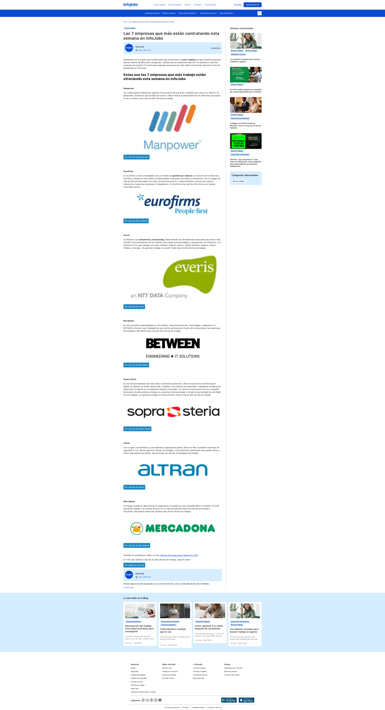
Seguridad (134, 671)
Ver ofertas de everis (134, 306)
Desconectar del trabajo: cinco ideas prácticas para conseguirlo (139, 629)
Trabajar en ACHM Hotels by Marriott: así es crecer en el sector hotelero (245, 125)
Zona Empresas (210, 5)
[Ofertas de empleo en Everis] (172, 301)
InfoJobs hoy (167, 668)
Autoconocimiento (133, 622)
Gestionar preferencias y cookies (143, 692)
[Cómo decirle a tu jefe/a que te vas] (175, 618)
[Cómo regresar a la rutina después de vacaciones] (210, 618)
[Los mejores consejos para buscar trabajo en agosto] (245, 618)
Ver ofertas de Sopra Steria (137, 429)
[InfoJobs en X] (156, 700)
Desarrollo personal (207, 13)
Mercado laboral (226, 13)
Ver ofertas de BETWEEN (136, 365)
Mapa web (134, 689)
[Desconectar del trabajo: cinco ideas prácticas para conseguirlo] (140, 618)
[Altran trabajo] (172, 482)
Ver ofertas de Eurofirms (136, 221)
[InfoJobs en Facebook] (152, 700)
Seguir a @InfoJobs (144, 50)
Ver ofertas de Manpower (136, 157)
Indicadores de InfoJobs (233, 668)
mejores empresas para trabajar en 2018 (179, 555)
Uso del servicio (137, 682)
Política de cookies (138, 685)
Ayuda (133, 668)
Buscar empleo (159, 5)
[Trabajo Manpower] (172, 151)
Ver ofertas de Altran (134, 487)
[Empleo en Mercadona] (172, 540)
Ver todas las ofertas (134, 565)
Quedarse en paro (238, 54)
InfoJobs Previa (168, 678)
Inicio (125, 22)
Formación (198, 5)
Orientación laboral (152, 13)
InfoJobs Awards (199, 668)
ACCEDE (238, 5)
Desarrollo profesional (186, 13)
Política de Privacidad (138, 678)
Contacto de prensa (231, 675)
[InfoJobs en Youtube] (160, 700)
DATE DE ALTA (252, 5)
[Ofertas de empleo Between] (172, 359)
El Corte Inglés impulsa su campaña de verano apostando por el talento (246, 91)
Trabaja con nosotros (170, 671)
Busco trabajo (251, 51)
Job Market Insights (198, 707)
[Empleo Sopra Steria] (172, 423)
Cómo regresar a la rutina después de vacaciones (209, 627)
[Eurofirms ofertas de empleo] (172, 215)
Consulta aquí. (128, 587)
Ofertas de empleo (169, 675)
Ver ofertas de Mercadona (136, 545)
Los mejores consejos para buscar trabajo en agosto (245, 60)
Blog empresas (198, 678)
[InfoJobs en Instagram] (143, 700)
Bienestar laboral (169, 13)
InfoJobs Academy (200, 671)
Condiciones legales (138, 675)
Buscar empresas (174, 5)
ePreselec (185, 707)
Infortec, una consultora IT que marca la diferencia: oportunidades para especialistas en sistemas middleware (245, 162)
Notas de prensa (230, 671)
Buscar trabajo (130, 28)
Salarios (187, 5)
